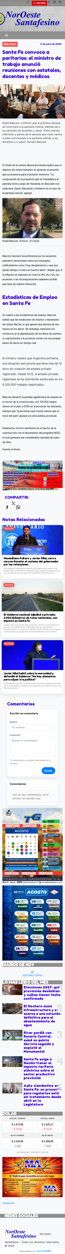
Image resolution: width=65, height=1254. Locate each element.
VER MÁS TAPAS (32, 975)
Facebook (8, 1203)
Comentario (15, 735)
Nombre (13, 722)
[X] (61, 3)
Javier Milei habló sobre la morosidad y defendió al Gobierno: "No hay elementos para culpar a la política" (30, 676)
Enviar (48, 770)
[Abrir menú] (6, 35)
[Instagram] (55, 3)
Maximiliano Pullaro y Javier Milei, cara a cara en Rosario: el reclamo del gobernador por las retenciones (31, 561)
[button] (29, 3)
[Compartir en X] (13, 504)
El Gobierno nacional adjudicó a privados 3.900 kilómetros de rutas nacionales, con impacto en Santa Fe (30, 617)
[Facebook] (50, 3)
